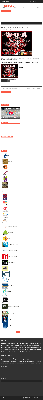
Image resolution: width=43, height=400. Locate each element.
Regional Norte (11, 285)
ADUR (9, 155)
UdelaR (9, 325)
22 (19, 388)
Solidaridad (7, 351)
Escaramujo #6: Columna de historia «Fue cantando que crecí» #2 (17, 359)
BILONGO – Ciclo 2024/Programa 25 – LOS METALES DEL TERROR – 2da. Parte (25, 363)
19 (2, 388)
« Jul (3, 392)
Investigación (29, 347)
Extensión (10, 190)
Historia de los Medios (12, 226)
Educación (16, 345)
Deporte (34, 343)
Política (27, 349)
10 (31, 385)
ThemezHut (24, 398)
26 (2, 390)
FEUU (9, 196)
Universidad (34, 351)
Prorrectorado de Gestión (13, 250)
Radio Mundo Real (11, 262)
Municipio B (10, 232)
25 (37, 388)
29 (19, 390)
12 (2, 386)
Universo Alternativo (39, 351)
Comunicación (19, 343)
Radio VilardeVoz (11, 268)
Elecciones (20, 345)
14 (14, 386)
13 (8, 386)
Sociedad (38, 349)
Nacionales (10, 349)
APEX (9, 167)
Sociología (3, 351)
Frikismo (11, 347)
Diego (11, 29)
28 (14, 390)
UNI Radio (8, 5)
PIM (9, 238)
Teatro (10, 351)
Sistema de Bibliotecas (12, 313)
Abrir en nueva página (5, 19)
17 (31, 386)
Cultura (30, 343)
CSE (9, 173)
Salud (30, 349)
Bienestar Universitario (6, 343)
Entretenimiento (36, 345)
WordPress (29, 397)
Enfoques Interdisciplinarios (28, 345)
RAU (9, 279)
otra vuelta (19, 349)
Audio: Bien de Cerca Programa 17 (33, 88)
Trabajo (18, 351)
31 (31, 390)
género (15, 347)
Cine (14, 343)
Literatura (34, 347)
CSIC (9, 179)
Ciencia (11, 343)
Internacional (22, 347)
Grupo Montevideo (11, 214)
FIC (8, 202)
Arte (2, 343)
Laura (2, 359)
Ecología (8, 345)
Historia (17, 347)
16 (25, 386)
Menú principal (6, 23)
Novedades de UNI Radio (12, 79)
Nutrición (16, 349)
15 (19, 386)
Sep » (26, 392)
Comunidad (25, 343)
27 (8, 390)
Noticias (13, 349)
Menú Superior (6, 1)
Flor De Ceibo (10, 208)
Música (6, 349)
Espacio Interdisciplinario (13, 185)
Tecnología (14, 351)
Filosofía (8, 347)
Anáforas (10, 161)
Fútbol (13, 347)
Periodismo (23, 349)
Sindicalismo (34, 349)
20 (8, 388)
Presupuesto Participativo (13, 244)
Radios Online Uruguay (14, 273)
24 (31, 388)
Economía (11, 345)
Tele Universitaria (11, 319)
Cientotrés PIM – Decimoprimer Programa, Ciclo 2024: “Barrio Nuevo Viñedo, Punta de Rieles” (23, 361)
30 (25, 390)
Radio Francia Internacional (13, 256)
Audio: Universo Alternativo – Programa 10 (11, 88)
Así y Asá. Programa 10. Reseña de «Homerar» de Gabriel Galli (19, 358)
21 (14, 388)
